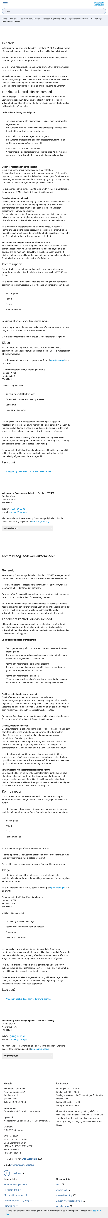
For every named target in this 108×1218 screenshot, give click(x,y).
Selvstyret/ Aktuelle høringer (69, 1201)
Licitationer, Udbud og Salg (16, 1200)
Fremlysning (9, 1206)
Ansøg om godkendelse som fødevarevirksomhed (28, 471)
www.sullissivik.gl (64, 1195)
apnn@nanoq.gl (57, 360)
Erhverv (13, 19)
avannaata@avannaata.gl (22, 1165)
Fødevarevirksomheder (78, 19)
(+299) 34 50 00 (17, 509)
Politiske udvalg (11, 1190)
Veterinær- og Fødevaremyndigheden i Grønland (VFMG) (43, 19)
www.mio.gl (61, 1190)
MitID (58, 1184)
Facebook (16, 1173)
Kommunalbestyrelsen (14, 1184)
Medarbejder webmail (14, 1195)
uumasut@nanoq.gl (18, 512)
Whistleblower (62, 1206)
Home (4, 19)
